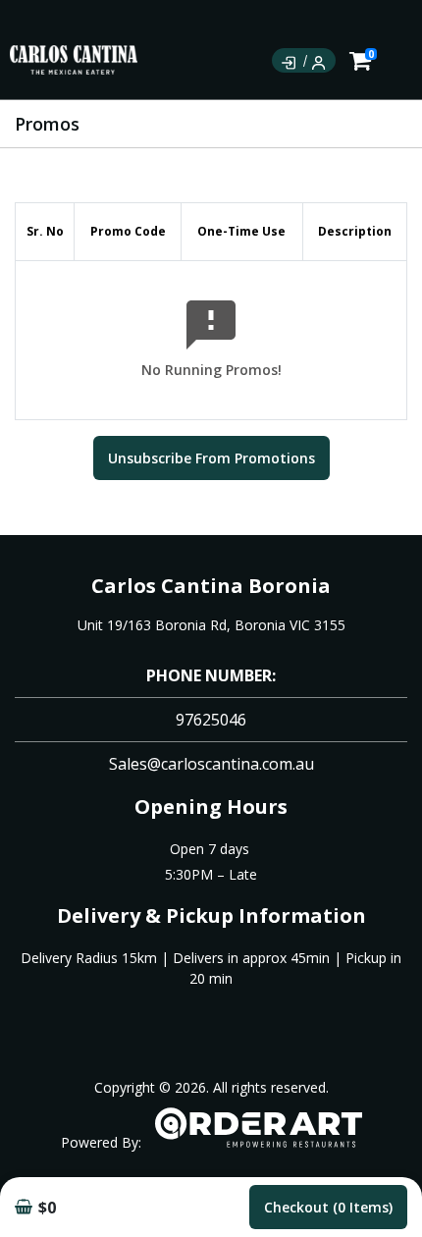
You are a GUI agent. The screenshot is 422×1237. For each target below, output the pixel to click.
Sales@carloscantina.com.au (211, 764)
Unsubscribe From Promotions (211, 458)
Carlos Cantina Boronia (211, 585)
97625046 (211, 719)
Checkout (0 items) (328, 1207)
